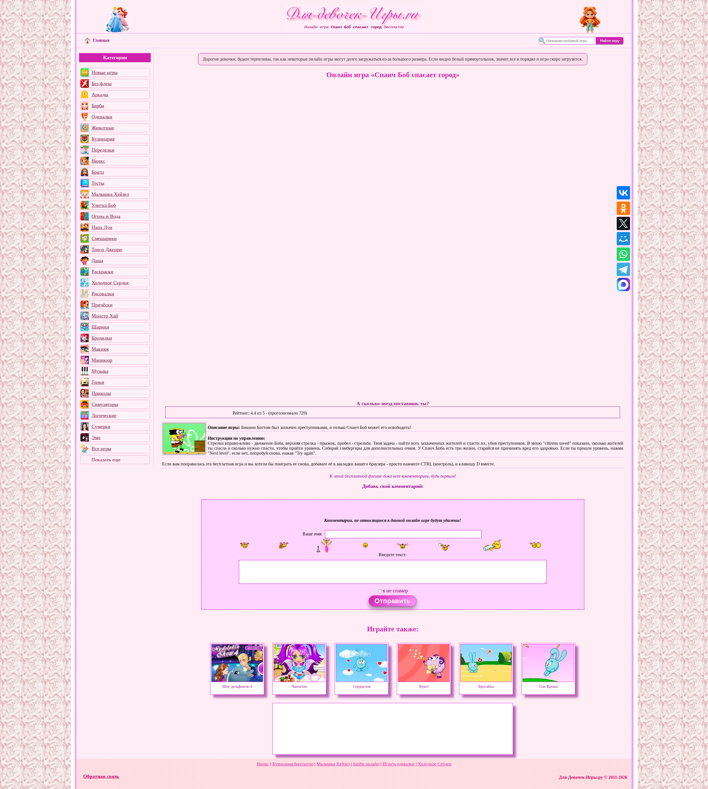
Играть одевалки (399, 764)
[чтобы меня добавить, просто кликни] (245, 545)
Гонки (98, 382)
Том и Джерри (107, 249)
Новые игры (105, 72)
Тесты (98, 183)
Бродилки (102, 338)
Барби (98, 105)
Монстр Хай (105, 316)
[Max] (623, 284)
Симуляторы (105, 404)
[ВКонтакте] (623, 192)
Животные (103, 128)
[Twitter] (623, 223)
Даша (97, 260)
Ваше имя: (312, 533)
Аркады (100, 94)
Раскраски (102, 271)
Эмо (96, 437)
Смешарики (104, 238)
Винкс (98, 161)
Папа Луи (102, 227)
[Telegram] (623, 269)
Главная (101, 40)
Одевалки (102, 116)
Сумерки (101, 426)
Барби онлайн (366, 764)
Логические (104, 415)
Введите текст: (393, 554)
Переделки (103, 150)
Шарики (100, 327)
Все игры (101, 448)
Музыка (100, 371)
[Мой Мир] (623, 238)
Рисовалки (103, 293)
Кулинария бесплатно (292, 764)
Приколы (101, 393)
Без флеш (102, 83)
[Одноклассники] (623, 208)
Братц (98, 172)
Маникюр (102, 360)
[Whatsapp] (623, 254)
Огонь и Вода (106, 216)
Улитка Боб (104, 205)
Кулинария (103, 139)
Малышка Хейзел (110, 194)
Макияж (100, 349)
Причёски (102, 305)
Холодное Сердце (110, 282)
